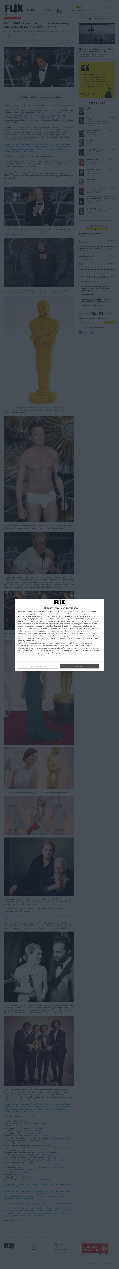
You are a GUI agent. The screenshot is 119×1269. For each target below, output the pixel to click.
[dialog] (59, 635)
